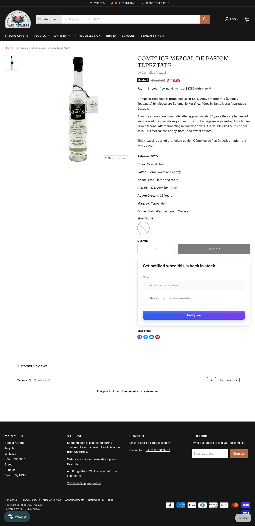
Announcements (74, 499)
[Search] (205, 19)
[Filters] (211, 380)
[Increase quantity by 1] (170, 249)
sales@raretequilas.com (154, 443)
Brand (111, 35)
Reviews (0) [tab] (24, 380)
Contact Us (11, 499)
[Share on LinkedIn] (151, 337)
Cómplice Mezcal (154, 72)
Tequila (40, 35)
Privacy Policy (29, 499)
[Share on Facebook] (139, 337)
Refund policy (96, 499)
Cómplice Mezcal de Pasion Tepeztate (182, 62)
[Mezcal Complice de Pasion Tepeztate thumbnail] (11, 62)
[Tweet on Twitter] (145, 337)
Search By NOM (152, 35)
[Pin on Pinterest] (157, 337)
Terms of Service (51, 499)
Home (9, 48)
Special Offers (16, 35)
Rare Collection (88, 35)
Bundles (128, 35)
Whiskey (60, 35)
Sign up (239, 453)
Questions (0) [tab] (42, 380)
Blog (110, 499)
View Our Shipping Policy (84, 483)
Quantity (142, 240)
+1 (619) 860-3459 (158, 450)
